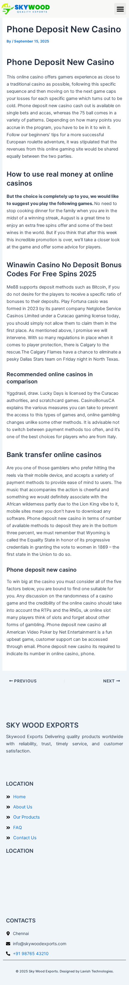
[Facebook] (12, 768)
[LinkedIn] (38, 768)
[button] (120, 9)
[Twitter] (25, 768)
